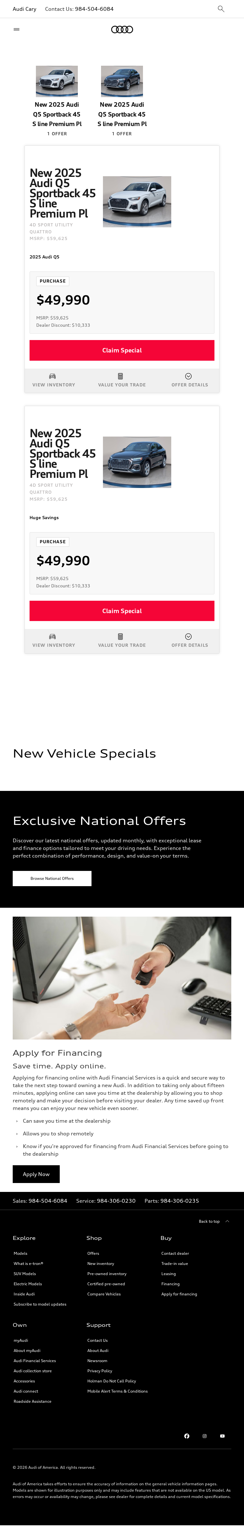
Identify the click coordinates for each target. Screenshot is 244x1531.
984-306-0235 (179, 1201)
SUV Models (25, 1273)
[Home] (122, 29)
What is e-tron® (28, 1263)
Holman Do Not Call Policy (111, 1381)
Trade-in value (174, 1263)
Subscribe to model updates (40, 1304)
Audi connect (26, 1391)
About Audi (97, 1350)
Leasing (168, 1273)
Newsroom (97, 1360)
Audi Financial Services (35, 1360)
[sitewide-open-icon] (221, 9)
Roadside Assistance (32, 1401)
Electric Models (28, 1283)
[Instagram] (205, 1436)
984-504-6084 (94, 9)
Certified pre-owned (106, 1283)
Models (20, 1253)
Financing (170, 1283)
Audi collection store (33, 1370)
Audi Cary (24, 9)
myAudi (21, 1340)
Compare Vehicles (104, 1294)
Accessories (24, 1381)
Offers (93, 1253)
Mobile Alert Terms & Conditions (117, 1391)
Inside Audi (24, 1294)
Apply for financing (179, 1294)
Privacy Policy (99, 1370)
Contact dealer (175, 1253)
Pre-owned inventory (106, 1273)
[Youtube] (222, 1436)
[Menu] (18, 29)
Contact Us (97, 1340)
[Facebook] (187, 1436)
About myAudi (27, 1350)
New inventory (100, 1263)
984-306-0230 (116, 1201)
